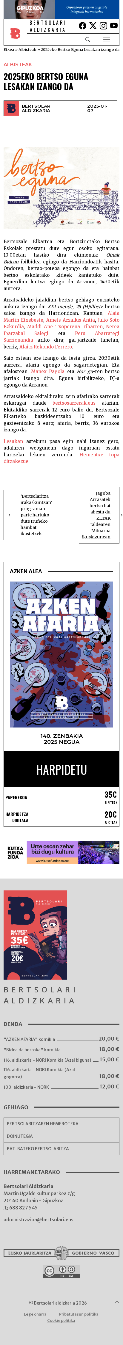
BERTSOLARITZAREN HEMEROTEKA (43, 1123)
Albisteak (27, 49)
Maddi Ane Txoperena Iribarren (65, 326)
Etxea (9, 49)
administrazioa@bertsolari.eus (38, 1220)
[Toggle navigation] (106, 39)
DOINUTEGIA (20, 1136)
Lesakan (13, 441)
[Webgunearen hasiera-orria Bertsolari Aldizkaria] (17, 39)
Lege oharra (35, 1314)
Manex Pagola (47, 371)
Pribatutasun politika (79, 1314)
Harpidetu (61, 769)
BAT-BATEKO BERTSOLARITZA (38, 1148)
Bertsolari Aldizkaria (37, 108)
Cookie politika (61, 1320)
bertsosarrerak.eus (74, 403)
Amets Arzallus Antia (70, 320)
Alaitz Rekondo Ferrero (45, 347)
